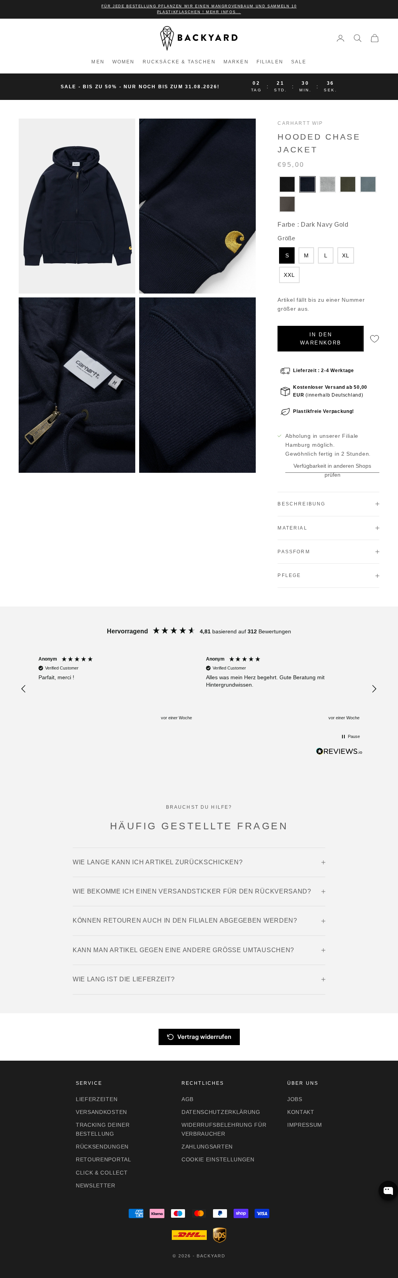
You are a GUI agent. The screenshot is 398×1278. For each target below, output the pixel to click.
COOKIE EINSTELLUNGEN (218, 1159)
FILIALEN (270, 62)
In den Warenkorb (320, 339)
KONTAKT (300, 1112)
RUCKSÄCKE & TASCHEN (179, 62)
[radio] (286, 184)
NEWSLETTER (95, 1185)
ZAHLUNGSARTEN (207, 1146)
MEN (97, 62)
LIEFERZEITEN (96, 1099)
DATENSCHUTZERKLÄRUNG (221, 1112)
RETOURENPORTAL (103, 1159)
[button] (24, 689)
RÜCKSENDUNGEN (102, 1146)
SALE (299, 62)
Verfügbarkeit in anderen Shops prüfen (332, 470)
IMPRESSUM (304, 1125)
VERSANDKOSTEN (101, 1112)
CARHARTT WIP (300, 123)
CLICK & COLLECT (102, 1173)
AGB (188, 1099)
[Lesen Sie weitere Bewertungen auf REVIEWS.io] (339, 753)
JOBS (294, 1099)
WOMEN (123, 62)
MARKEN (236, 62)
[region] (199, 688)
